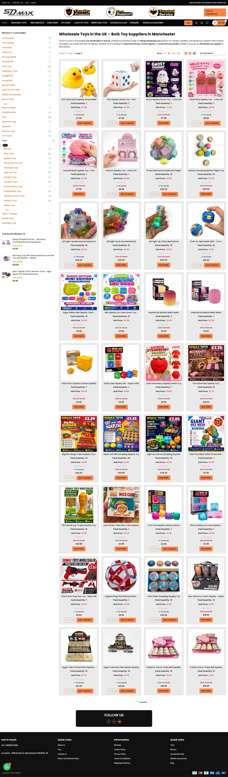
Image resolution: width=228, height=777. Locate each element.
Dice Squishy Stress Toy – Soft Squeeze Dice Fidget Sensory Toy (121, 100)
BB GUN (7, 149)
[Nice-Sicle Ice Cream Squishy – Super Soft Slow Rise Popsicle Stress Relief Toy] (206, 576)
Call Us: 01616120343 (212, 12)
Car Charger (8, 42)
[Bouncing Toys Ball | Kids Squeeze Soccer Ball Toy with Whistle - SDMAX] (6, 260)
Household (7, 80)
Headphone (7, 75)
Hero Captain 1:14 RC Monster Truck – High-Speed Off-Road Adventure (32, 272)
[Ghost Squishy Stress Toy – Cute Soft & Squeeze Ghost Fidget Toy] (164, 79)
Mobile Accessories (11, 94)
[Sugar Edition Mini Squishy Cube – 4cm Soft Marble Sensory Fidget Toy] (79, 292)
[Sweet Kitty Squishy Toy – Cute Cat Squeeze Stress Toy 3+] (206, 79)
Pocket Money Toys (13, 186)
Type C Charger (9, 213)
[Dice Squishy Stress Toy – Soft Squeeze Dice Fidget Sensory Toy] (121, 79)
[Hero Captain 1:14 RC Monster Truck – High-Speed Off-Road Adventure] (6, 276)
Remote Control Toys (14, 196)
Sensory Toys (10, 200)
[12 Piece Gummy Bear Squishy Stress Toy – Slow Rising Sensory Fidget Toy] (79, 718)
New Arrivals (8, 99)
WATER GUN (7, 218)
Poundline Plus (9, 112)
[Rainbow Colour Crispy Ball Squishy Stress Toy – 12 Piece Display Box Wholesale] (164, 647)
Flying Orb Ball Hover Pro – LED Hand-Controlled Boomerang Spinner (29, 240)
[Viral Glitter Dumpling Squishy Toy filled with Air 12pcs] (164, 576)
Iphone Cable (8, 85)
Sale (4, 117)
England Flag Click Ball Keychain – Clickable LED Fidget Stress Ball (121, 597)
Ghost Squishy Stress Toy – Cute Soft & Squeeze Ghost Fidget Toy (164, 100)
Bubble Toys (10, 158)
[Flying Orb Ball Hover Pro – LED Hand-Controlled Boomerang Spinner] (6, 244)
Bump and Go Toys (13, 163)
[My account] (202, 22)
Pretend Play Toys (12, 191)
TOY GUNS (7, 135)
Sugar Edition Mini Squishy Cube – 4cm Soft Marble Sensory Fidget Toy (78, 313)
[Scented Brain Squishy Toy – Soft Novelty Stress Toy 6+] (79, 150)
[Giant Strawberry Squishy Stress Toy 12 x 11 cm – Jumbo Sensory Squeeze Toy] (164, 363)
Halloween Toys (9, 71)
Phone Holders (9, 107)
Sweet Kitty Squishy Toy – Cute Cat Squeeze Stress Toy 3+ (206, 100)
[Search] (196, 22)
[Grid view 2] (186, 53)
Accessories (8, 38)
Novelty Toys (10, 177)
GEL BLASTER (7, 61)
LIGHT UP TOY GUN (10, 89)
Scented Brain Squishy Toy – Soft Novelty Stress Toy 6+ (79, 171)
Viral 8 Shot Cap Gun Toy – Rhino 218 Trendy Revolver (78, 597)
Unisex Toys (9, 205)
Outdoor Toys (10, 182)
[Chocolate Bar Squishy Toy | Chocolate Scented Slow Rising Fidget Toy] (206, 363)
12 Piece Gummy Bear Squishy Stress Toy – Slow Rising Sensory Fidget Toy (78, 739)
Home (62, 53)
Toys (4, 140)
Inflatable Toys (11, 167)
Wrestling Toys (9, 223)
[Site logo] (18, 12)
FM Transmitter (9, 57)
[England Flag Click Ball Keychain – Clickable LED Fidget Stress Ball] (121, 576)
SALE (188, 23)
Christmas (7, 47)
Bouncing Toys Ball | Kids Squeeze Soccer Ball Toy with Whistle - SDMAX (33, 256)
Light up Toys (10, 172)
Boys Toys (9, 153)
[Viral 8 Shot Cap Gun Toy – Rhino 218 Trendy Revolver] (79, 576)
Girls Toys (6, 66)
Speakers (6, 126)
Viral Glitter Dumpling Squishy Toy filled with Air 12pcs (164, 597)
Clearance (7, 52)
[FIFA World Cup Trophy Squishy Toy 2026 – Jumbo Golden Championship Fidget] (79, 505)
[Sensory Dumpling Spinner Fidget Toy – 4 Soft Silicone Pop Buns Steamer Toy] (206, 150)
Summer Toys (8, 131)
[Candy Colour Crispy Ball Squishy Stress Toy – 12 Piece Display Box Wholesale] (206, 647)
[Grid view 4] (194, 53)
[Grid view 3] (190, 53)
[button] (85, 123)
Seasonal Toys (9, 121)
